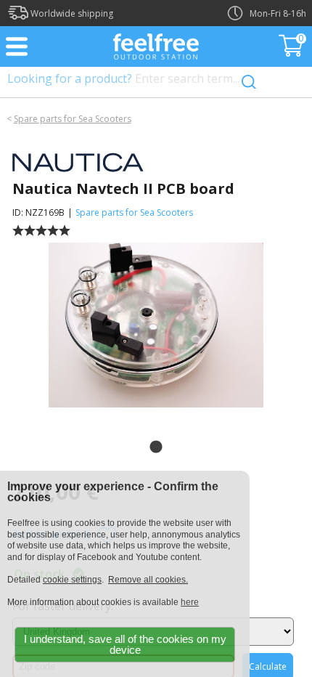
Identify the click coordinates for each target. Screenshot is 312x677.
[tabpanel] (155, 325)
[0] (292, 52)
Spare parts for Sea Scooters (72, 119)
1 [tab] (156, 447)
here (190, 602)
